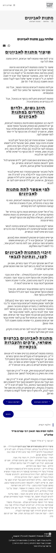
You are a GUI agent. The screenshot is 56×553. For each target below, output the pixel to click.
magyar (16, 536)
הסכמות (48, 543)
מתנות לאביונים (34, 21)
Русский (24, 536)
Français (40, 536)
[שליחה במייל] (4, 45)
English (48, 536)
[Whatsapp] (9, 45)
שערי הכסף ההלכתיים (37, 543)
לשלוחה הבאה (13, 402)
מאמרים (12, 540)
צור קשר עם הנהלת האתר (42, 546)
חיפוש (8, 414)
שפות (46, 534)
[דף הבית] (52, 21)
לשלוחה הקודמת (42, 402)
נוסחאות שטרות (22, 540)
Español (32, 536)
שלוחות (32, 540)
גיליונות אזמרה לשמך (43, 540)
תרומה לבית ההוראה (21, 543)
